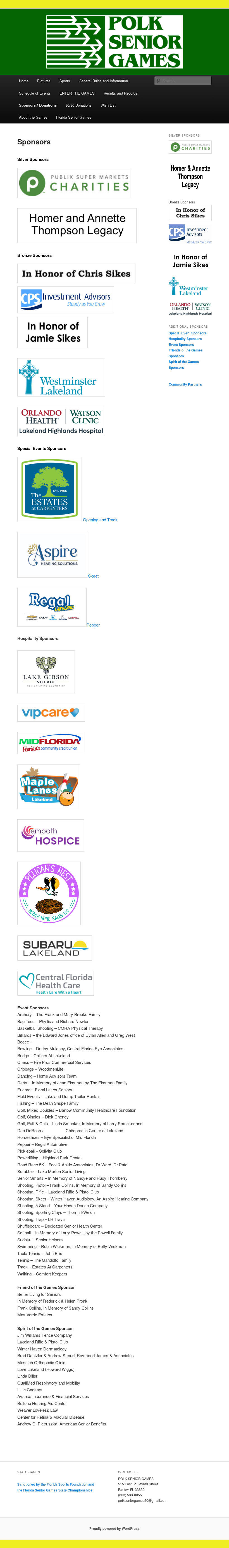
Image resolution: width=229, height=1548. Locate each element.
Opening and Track (100, 519)
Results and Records (120, 93)
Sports (64, 80)
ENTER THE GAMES (77, 93)
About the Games (33, 117)
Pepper (93, 625)
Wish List (108, 105)
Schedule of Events (35, 93)
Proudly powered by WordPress (114, 1528)
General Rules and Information (103, 80)
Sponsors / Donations (38, 105)
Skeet (93, 576)
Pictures (44, 80)
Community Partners (185, 384)
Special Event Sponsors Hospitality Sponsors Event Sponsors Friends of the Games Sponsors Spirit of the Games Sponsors (188, 350)
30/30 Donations (78, 105)
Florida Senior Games (73, 117)
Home (23, 80)
